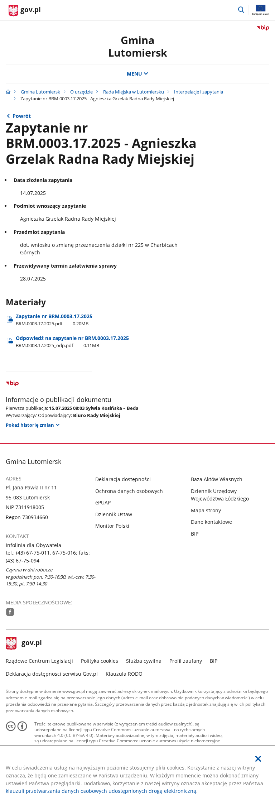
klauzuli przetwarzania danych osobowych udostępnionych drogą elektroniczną (101, 790)
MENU (134, 73)
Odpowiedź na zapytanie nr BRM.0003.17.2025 (72, 342)
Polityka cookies (99, 660)
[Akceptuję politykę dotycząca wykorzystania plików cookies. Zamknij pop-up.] (258, 759)
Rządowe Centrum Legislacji (39, 660)
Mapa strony (206, 510)
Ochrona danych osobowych (129, 491)
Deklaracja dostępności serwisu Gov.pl (52, 673)
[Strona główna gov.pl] (8, 91)
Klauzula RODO (124, 673)
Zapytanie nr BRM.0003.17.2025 (54, 320)
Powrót (22, 115)
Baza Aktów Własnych (216, 479)
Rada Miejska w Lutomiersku (133, 91)
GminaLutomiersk (137, 46)
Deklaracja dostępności (123, 479)
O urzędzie (81, 91)
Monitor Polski (112, 525)
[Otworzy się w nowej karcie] (10, 612)
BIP (194, 533)
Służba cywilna (143, 660)
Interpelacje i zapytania (198, 91)
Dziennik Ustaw (113, 514)
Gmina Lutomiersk (40, 91)
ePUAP (103, 502)
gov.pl (31, 643)
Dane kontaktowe (211, 521)
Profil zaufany (185, 660)
